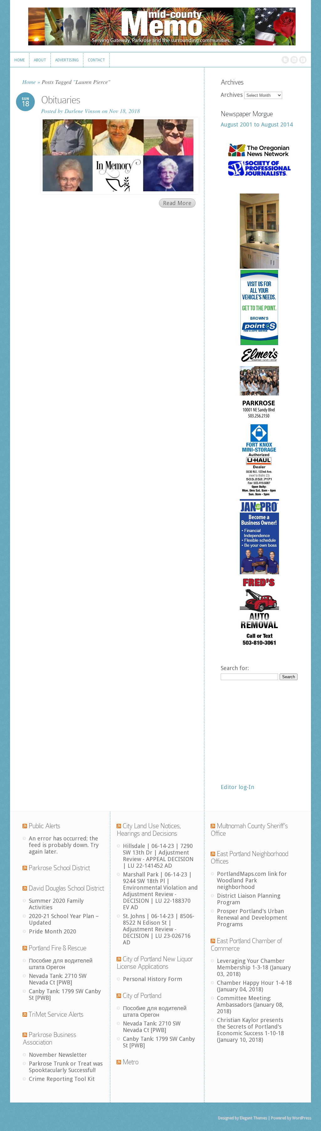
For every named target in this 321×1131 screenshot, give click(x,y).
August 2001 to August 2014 (257, 124)
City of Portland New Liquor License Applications (155, 962)
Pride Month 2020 (52, 931)
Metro (130, 1062)
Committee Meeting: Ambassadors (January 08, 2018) (250, 1005)
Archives (232, 94)
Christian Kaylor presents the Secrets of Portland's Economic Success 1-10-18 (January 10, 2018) (250, 1030)
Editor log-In (237, 787)
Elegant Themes (253, 1118)
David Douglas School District (66, 888)
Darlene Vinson (82, 111)
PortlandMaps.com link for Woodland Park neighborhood (252, 880)
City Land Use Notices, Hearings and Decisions (149, 829)
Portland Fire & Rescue (57, 948)
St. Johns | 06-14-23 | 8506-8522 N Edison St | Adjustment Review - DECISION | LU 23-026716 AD (158, 929)
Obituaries (60, 100)
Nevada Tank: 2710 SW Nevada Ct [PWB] (58, 979)
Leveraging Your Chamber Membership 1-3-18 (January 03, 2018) (254, 967)
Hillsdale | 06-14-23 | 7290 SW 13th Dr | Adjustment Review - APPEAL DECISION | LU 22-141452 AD (158, 856)
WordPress (301, 1118)
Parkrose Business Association (49, 1038)
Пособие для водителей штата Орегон (60, 963)
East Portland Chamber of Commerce (246, 944)
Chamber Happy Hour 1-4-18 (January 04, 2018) (254, 986)
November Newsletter (58, 1054)
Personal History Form (152, 979)
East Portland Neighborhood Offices (249, 857)
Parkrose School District (59, 868)
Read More (177, 203)
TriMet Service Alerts (56, 1014)
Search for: (235, 668)
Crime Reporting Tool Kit (62, 1079)
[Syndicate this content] (25, 826)
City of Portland (142, 995)
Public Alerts (44, 826)
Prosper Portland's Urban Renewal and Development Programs (252, 917)
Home (29, 81)
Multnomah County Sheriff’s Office (249, 829)
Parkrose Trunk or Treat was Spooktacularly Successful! (66, 1066)
